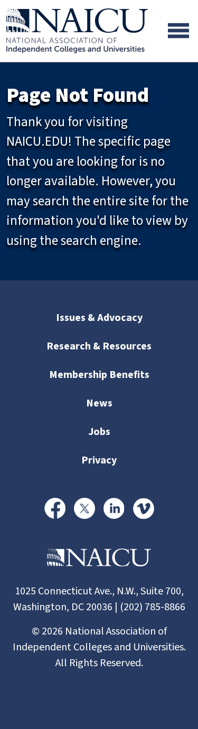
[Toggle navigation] (178, 30)
